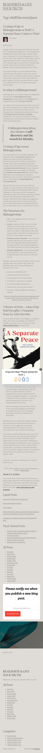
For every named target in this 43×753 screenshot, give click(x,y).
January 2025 (11, 581)
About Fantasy (11, 736)
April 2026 (10, 552)
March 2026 (10, 554)
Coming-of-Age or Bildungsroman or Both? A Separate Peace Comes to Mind (21, 29)
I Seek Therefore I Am (14, 742)
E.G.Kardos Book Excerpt (15, 738)
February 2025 (11, 578)
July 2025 (10, 567)
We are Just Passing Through (12, 503)
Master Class (24, 470)
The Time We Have (13, 535)
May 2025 (10, 572)
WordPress (36, 749)
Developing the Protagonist (16, 542)
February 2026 (11, 556)
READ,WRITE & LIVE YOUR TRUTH (17, 6)
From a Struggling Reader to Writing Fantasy (21, 538)
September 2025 (12, 563)
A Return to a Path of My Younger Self (15, 499)
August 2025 (11, 565)
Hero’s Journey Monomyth (15, 540)
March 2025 (10, 576)
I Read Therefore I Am (14, 740)
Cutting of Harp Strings (10, 325)
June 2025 (10, 570)
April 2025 (10, 574)
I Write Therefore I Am (14, 745)
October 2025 (11, 561)
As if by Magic (7, 508)
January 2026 (11, 558)
